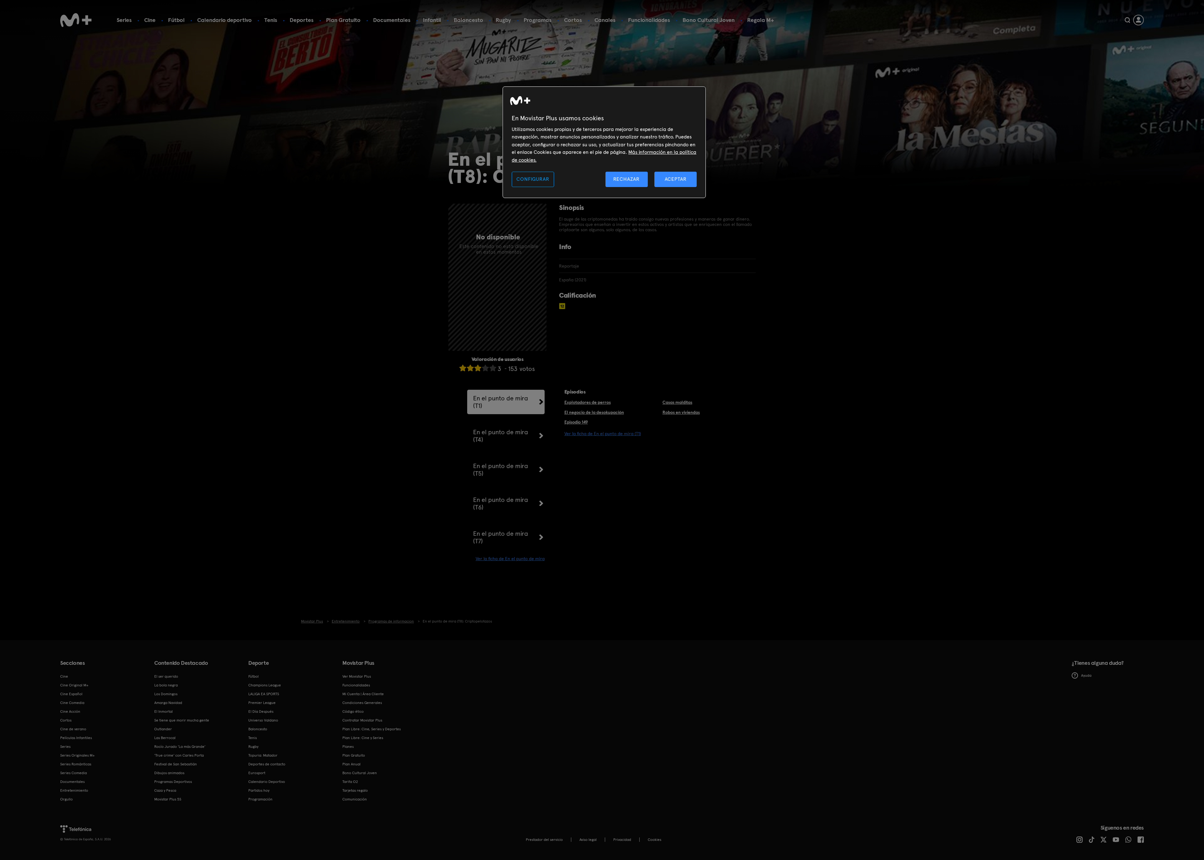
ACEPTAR (676, 179)
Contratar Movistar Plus (362, 720)
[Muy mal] (462, 368)
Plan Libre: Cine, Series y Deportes (371, 729)
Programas (538, 20)
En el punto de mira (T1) (500, 401)
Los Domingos (165, 694)
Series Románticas (75, 764)
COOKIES (654, 839)
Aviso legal (588, 839)
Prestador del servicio (544, 839)
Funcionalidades (649, 20)
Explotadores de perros (587, 402)
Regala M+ (760, 20)
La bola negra (166, 685)
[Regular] (477, 368)
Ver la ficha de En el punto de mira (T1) (602, 433)
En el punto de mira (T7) (500, 537)
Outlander (163, 729)
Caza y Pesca (165, 790)
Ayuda (1086, 675)
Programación (260, 799)
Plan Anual (351, 764)
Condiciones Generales (362, 703)
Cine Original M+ (74, 685)
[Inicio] (76, 20)
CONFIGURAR (532, 179)
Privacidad (622, 839)
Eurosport (256, 773)
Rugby (503, 20)
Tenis (270, 20)
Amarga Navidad (168, 703)
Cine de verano (73, 729)
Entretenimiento (74, 790)
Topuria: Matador (262, 755)
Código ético (353, 711)
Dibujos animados (169, 773)
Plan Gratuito (343, 20)
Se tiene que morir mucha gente (181, 720)
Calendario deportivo (224, 20)
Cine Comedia (72, 703)
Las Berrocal (165, 738)
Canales (604, 20)
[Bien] (485, 368)
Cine (150, 20)
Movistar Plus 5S (167, 799)
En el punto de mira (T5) (500, 469)
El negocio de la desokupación (594, 412)
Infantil (432, 20)
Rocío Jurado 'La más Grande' (179, 746)
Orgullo (66, 799)
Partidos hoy (258, 790)
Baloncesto (468, 20)
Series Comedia (73, 773)
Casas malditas (677, 402)
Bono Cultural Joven (709, 20)
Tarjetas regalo (355, 790)
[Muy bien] (492, 368)
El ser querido (166, 676)
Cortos (573, 20)
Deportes (302, 20)
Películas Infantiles (76, 738)
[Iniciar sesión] (1138, 20)
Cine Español (71, 694)
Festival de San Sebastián (175, 764)
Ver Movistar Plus (356, 676)
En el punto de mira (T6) (500, 503)
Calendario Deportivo (266, 781)
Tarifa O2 (350, 781)
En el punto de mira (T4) (500, 435)
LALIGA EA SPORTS (263, 694)
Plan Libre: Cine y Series (362, 738)
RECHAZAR (626, 179)
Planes (348, 746)
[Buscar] (1127, 20)
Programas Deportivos (173, 781)
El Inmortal (163, 711)
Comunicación (354, 799)
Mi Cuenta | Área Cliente (363, 694)
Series (124, 20)
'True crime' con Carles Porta (179, 755)
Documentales (391, 20)
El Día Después (260, 711)
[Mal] (470, 368)
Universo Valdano (263, 720)
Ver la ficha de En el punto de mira (510, 558)
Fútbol (176, 20)
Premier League (262, 703)
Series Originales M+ (77, 755)
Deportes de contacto (266, 764)
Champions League (264, 685)
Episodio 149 (576, 422)
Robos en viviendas (681, 412)
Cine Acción (70, 711)
